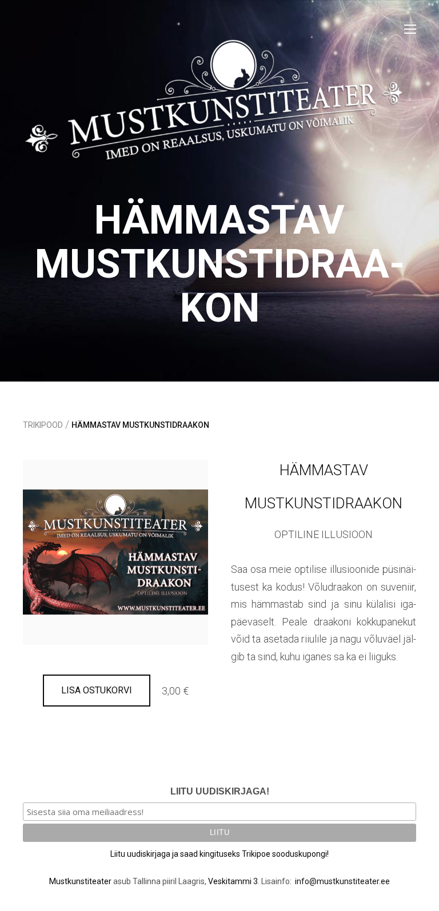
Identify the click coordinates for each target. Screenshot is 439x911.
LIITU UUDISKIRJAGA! (219, 791)
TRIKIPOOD (43, 425)
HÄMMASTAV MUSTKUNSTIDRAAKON (140, 425)
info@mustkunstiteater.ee (342, 881)
